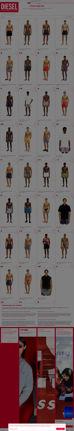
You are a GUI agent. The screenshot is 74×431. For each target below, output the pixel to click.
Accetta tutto (60, 428)
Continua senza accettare (13, 428)
